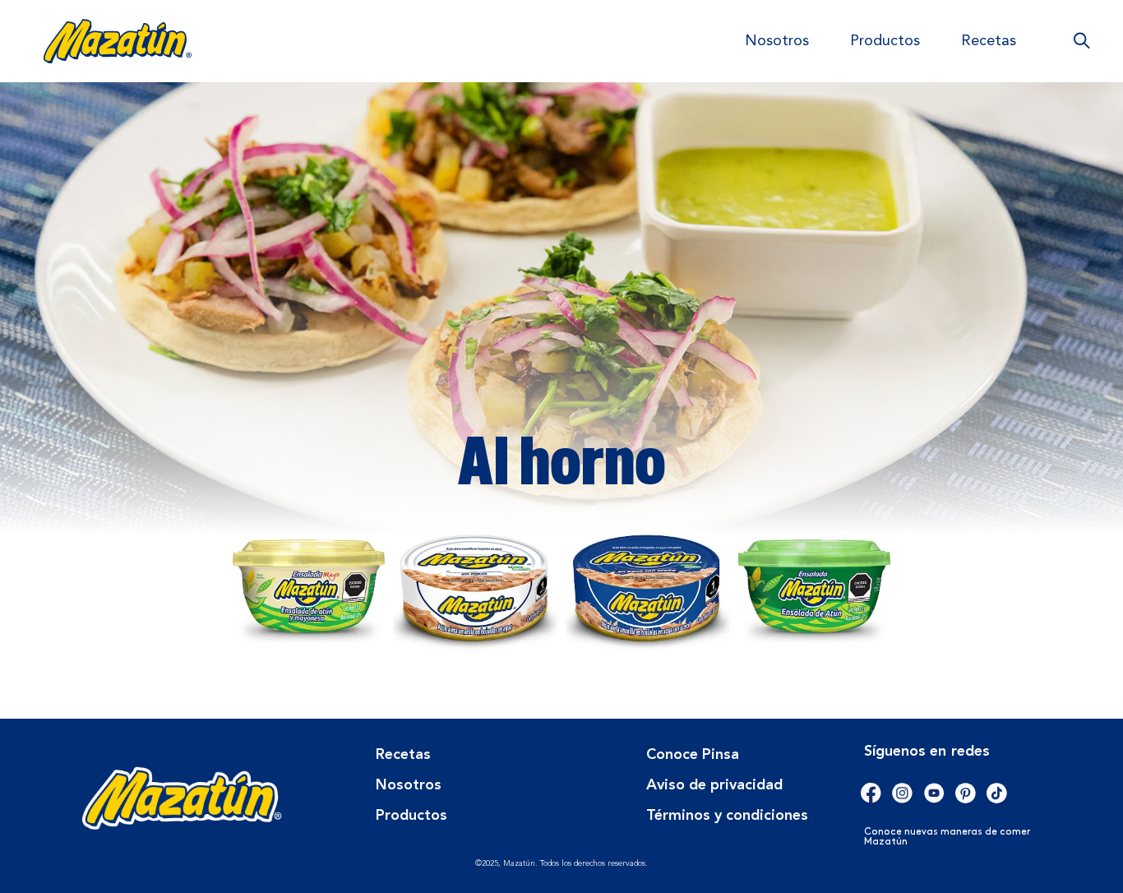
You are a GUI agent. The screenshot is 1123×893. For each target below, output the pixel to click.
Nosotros (777, 41)
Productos (885, 41)
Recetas (988, 41)
